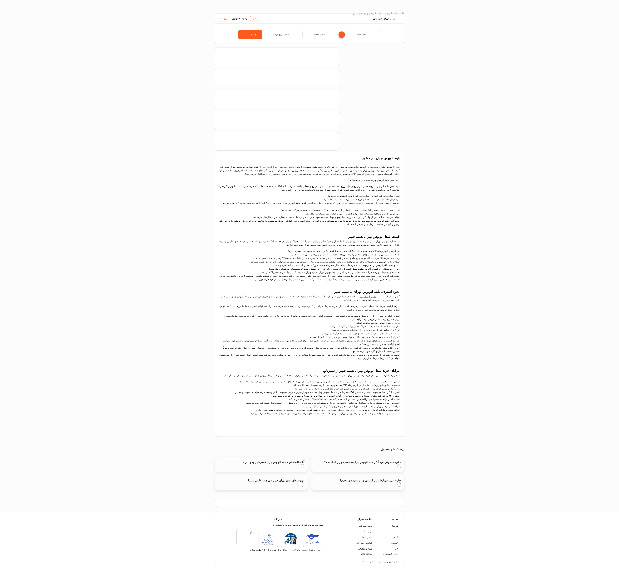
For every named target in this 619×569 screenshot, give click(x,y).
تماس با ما (367, 537)
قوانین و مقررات (364, 542)
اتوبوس (394, 542)
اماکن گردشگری (390, 554)
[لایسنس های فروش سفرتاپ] (312, 546)
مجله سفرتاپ (365, 526)
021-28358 (366, 554)
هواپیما (395, 526)
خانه (402, 13)
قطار (396, 537)
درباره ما (368, 531)
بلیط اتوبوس (390, 13)
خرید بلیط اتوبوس (367, 296)
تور (396, 531)
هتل (396, 548)
